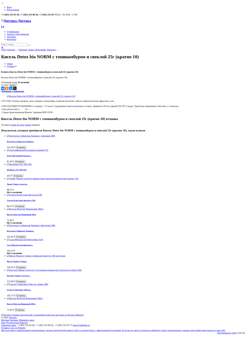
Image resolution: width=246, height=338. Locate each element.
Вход (9, 7)
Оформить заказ (26, 320)
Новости (23, 322)
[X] (15, 88)
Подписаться (12, 322)
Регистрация (13, 10)
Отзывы (11, 66)
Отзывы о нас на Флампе (13, 328)
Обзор (10, 64)
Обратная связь (8, 325)
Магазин (5, 320)
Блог (3, 322)
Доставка (11, 37)
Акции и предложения (18, 34)
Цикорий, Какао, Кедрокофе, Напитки (37, 50)
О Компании (13, 31)
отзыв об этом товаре (20, 125)
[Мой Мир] (11, 88)
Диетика (13, 317)
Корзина (14, 320)
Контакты (11, 39)
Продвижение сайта (227, 333)
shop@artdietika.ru (81, 325)
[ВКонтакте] (3, 88)
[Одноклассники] (7, 88)
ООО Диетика (8, 50)
